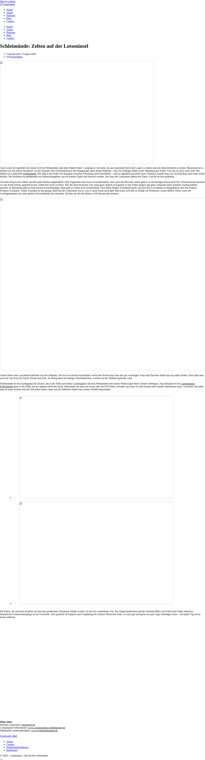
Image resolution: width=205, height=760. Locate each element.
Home (9, 9)
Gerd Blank (16, 56)
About (9, 12)
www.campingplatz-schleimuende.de (46, 727)
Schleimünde (29, 173)
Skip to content (7, 1)
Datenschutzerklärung (17, 747)
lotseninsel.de (28, 724)
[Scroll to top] (1, 759)
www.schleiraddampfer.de (44, 730)
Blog (8, 18)
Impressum (11, 750)
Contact (10, 21)
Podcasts (10, 15)
